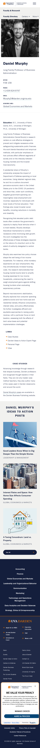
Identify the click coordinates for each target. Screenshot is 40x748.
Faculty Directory (10, 16)
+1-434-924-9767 (11, 90)
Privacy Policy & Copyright (27, 728)
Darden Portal (7, 679)
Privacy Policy (15, 722)
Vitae (10, 348)
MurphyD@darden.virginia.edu (17, 98)
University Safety (9, 728)
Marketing (20, 593)
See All (8, 552)
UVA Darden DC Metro (29, 663)
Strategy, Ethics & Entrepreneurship (20, 610)
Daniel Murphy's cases (12, 392)
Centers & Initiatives (9, 663)
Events (5, 654)
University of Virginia (28, 672)
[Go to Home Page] (20, 621)
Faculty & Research (11, 10)
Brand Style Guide (27, 667)
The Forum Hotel (27, 676)
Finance (20, 574)
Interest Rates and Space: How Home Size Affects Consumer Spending (18, 495)
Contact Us (25, 659)
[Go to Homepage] (15, 3)
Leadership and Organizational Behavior (20, 583)
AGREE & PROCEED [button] (22, 716)
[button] (35, 686)
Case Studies (13, 336)
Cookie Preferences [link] (20, 736)
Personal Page (13, 344)
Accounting (20, 569)
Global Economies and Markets (17, 106)
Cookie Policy (7, 722)
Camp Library (26, 650)
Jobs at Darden (26, 654)
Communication (20, 588)
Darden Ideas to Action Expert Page (22, 340)
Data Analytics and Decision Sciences (20, 605)
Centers (25, 16)
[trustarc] (33, 722)
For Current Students (9, 674)
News (5, 650)
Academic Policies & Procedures (20, 732)
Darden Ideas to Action (10, 659)
